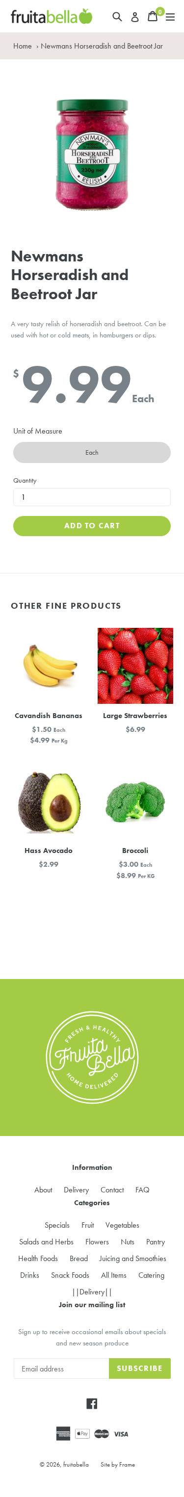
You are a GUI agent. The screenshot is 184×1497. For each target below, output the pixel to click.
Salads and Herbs (46, 1242)
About (43, 1190)
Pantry (155, 1242)
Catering (151, 1275)
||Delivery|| (92, 1292)
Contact (112, 1190)
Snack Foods (70, 1275)
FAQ (142, 1190)
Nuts (127, 1242)
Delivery (76, 1190)
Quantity (24, 480)
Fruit (87, 1225)
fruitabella (76, 1464)
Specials (57, 1225)
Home (22, 46)
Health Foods (38, 1258)
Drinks (29, 1275)
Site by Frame (118, 1464)
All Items (114, 1275)
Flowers (97, 1242)
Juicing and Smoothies (133, 1258)
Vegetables (122, 1225)
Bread (79, 1258)
